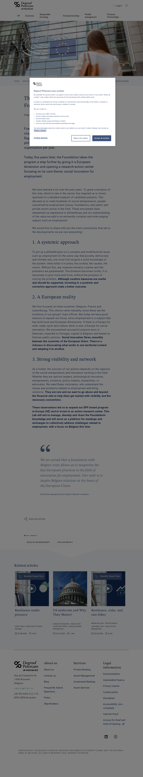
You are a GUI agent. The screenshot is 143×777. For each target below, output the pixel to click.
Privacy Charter (40, 130)
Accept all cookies (101, 138)
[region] (72, 112)
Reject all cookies (81, 138)
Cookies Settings (41, 138)
